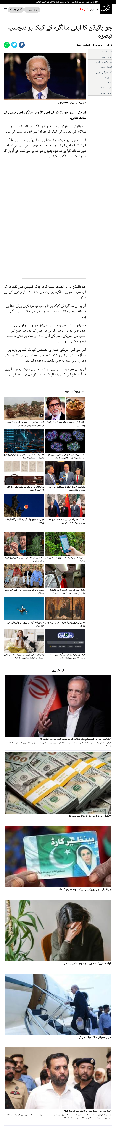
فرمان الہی (90, 2)
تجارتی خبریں (106, 67)
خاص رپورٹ (98, 45)
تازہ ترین (94, 9)
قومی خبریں (106, 57)
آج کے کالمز (17, 10)
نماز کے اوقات (76, 2)
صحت (109, 83)
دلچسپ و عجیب (104, 88)
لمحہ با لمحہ (106, 52)
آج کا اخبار (33, 10)
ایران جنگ (83, 9)
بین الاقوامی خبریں (103, 62)
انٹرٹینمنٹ (107, 78)
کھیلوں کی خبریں (104, 72)
